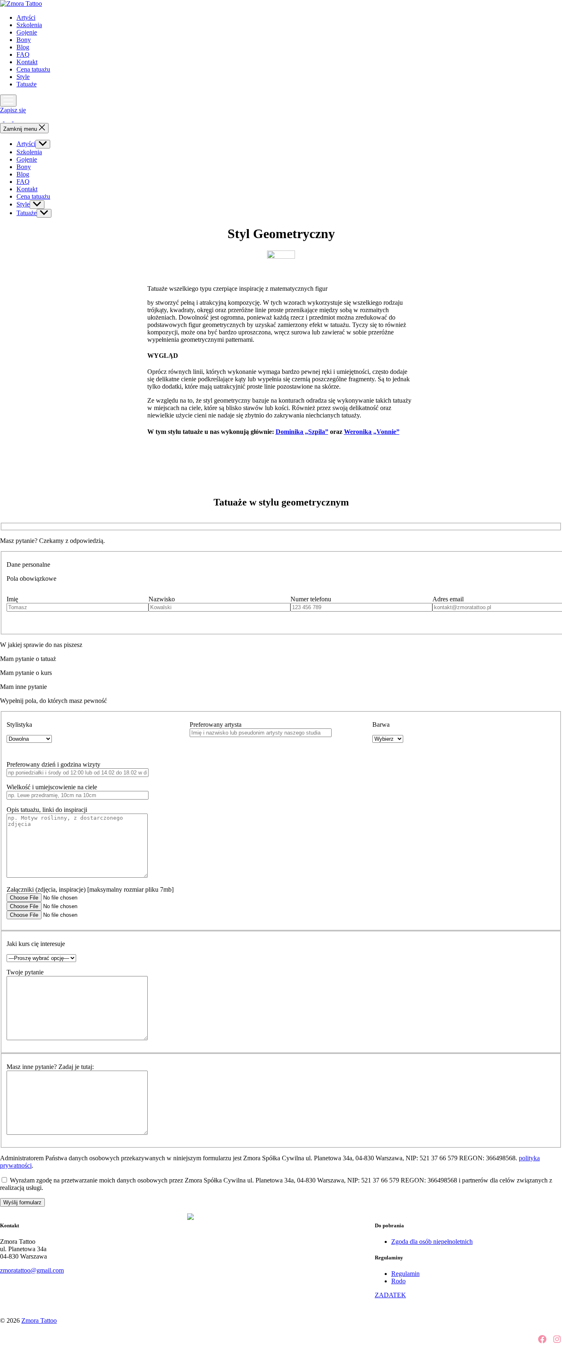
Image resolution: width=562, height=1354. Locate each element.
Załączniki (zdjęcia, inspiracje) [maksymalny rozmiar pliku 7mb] (90, 889)
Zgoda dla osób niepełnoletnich (432, 1241)
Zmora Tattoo (39, 1320)
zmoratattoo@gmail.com (32, 1270)
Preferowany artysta (216, 724)
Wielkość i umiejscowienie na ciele (52, 787)
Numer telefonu (310, 599)
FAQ (23, 54)
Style (23, 76)
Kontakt (26, 61)
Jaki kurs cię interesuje (36, 943)
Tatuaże (26, 84)
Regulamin (405, 1273)
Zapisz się (13, 110)
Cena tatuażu (33, 69)
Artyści (25, 17)
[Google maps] (17, 119)
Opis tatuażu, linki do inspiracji (47, 809)
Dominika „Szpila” (302, 431)
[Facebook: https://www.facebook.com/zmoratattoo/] (2, 119)
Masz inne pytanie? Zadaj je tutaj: (50, 1066)
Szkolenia (29, 24)
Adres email (448, 599)
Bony (23, 39)
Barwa (381, 724)
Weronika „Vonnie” (371, 431)
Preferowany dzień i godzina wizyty (53, 764)
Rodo (398, 1280)
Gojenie (26, 32)
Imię (12, 599)
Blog (22, 47)
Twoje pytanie (25, 972)
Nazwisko (162, 599)
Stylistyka (19, 724)
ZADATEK (390, 1294)
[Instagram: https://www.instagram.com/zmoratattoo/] (9, 119)
